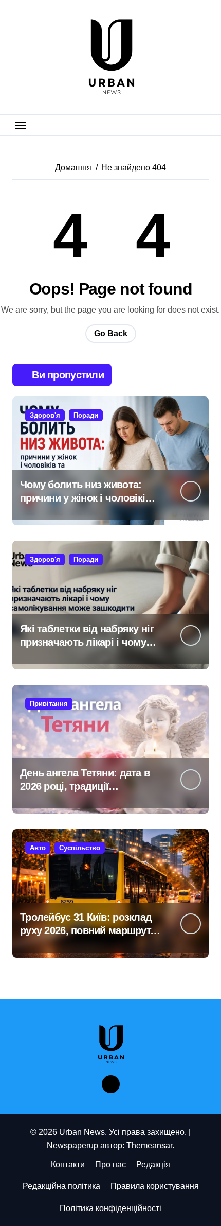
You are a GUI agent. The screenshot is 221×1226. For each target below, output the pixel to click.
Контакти (68, 1164)
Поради (85, 415)
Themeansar (149, 1145)
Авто (38, 848)
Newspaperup (72, 1145)
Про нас (110, 1164)
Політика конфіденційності (110, 1208)
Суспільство (79, 848)
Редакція (153, 1164)
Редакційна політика (61, 1186)
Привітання (49, 703)
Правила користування (154, 1186)
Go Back (110, 333)
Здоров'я (45, 415)
